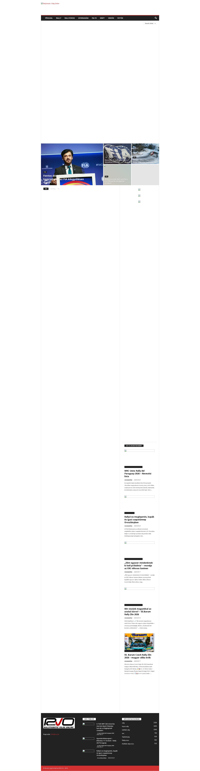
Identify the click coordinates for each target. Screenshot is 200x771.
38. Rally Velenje (104, 37)
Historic (95, 100)
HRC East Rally (107, 100)
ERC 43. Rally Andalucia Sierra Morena (58, 75)
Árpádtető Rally (87, 51)
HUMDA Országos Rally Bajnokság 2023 (98, 103)
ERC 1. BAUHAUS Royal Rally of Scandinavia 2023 (61, 72)
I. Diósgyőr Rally (92, 110)
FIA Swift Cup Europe (75, 93)
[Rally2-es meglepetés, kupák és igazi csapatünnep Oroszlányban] (139, 504)
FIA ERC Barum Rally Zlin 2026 (81, 86)
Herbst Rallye (83, 100)
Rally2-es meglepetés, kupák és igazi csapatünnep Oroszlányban (139, 519)
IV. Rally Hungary (50, 117)
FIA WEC (89, 93)
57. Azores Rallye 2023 (111, 41)
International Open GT (111, 114)
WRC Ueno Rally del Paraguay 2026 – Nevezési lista (137, 473)
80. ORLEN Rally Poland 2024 (105, 44)
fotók (65, 96)
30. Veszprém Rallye (100, 34)
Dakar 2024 (73, 61)
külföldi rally (126, 730)
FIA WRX (47, 96)
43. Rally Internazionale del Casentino (58, 41)
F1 (94, 82)
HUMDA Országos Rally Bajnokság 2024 (58, 107)
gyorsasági (86, 96)
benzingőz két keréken (79, 55)
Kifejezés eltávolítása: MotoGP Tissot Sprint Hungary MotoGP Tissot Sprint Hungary (76, 134)
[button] (155, 18)
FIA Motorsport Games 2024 (54, 93)
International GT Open (90, 114)
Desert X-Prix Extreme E (89, 61)
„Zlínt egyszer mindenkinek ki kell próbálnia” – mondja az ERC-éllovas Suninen (138, 565)
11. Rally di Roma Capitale (53, 27)
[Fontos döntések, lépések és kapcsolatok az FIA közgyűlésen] (72, 164)
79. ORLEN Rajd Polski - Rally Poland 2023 (77, 44)
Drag (72, 65)
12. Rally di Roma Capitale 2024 (100, 27)
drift (79, 65)
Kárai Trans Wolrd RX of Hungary (106, 117)
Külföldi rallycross (128, 744)
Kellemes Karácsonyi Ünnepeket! (56, 121)
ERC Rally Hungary (83, 75)
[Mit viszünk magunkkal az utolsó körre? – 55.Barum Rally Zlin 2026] (139, 596)
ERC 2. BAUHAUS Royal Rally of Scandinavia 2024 (99, 72)
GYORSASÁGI (83, 18)
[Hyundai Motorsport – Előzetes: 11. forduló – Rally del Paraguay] (88, 741)
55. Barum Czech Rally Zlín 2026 (88, 41)
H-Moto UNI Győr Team (52, 100)
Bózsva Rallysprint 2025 (53, 58)
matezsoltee (47, 182)
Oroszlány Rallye (129, 512)
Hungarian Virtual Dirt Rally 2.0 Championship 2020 (63, 110)
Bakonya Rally (102, 51)
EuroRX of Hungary (82, 82)
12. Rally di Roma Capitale (76, 27)
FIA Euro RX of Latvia (103, 86)
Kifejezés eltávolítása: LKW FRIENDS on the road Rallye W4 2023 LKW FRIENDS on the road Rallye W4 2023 (81, 128)
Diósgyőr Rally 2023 (51, 65)
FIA (100, 82)
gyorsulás (98, 96)
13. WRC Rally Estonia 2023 (53, 30)
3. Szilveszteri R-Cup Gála (53, 34)
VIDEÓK (111, 18)
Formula (56, 96)
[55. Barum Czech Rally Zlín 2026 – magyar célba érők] (139, 642)
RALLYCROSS (70, 18)
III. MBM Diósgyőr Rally (69, 114)
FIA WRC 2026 (109, 93)
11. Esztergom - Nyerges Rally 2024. (89, 23)
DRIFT (102, 18)
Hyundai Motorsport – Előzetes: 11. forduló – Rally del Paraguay (106, 740)
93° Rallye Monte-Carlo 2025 (82, 48)
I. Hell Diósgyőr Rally (111, 110)
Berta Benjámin (97, 55)
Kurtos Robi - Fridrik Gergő (68, 138)
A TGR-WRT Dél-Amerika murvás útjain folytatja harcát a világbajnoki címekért (106, 727)
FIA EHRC (107, 82)
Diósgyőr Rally (107, 61)
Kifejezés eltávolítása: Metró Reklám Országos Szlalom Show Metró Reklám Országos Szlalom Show (82, 131)
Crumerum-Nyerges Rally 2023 (55, 61)
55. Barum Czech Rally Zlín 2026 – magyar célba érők (137, 656)
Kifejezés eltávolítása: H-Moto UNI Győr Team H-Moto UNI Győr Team (70, 124)
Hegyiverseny (70, 100)
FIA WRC (98, 93)
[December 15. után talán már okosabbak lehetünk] (117, 153)
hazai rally (125, 726)
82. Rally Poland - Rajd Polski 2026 (56, 48)
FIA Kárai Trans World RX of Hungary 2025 (98, 89)
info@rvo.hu (55, 734)
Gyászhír (74, 96)
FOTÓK (120, 18)
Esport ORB (59, 79)
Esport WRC (87, 79)
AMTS (75, 51)
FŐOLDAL (49, 18)
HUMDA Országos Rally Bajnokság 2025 (91, 107)
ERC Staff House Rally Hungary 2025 (107, 75)
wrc (123, 733)
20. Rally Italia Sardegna (98, 30)
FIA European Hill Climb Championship (58, 89)
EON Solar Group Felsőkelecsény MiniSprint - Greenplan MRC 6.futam (69, 68)
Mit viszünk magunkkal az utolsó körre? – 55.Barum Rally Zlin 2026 (137, 611)
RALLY (58, 18)
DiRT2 (64, 65)
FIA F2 (94, 18)
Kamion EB (64, 117)
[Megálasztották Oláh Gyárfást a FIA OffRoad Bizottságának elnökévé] (117, 175)
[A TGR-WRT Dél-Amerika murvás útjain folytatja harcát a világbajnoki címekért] (88, 727)
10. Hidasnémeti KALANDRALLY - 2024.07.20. (58, 23)
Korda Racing (49, 138)
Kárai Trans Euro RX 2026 (81, 117)
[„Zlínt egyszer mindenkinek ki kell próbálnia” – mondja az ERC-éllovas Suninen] (139, 550)
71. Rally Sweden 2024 (51, 44)
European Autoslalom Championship (58, 82)
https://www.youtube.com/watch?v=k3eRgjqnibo (62, 103)
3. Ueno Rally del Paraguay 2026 (78, 34)
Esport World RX (73, 79)
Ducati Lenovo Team (92, 65)
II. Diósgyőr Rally (50, 114)
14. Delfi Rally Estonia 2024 (76, 30)
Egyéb (114, 65)
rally (123, 723)
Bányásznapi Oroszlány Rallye (55, 55)
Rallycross (125, 740)
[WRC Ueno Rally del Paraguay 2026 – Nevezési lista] (139, 458)
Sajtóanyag (126, 737)
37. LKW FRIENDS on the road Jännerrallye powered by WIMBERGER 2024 (69, 37)
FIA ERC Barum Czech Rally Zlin (55, 86)
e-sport (106, 65)
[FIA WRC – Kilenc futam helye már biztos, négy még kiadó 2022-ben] (145, 153)
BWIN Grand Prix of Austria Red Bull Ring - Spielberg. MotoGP (88, 58)
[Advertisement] (117, 7)
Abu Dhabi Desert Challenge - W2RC (57, 51)
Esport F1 (47, 79)
